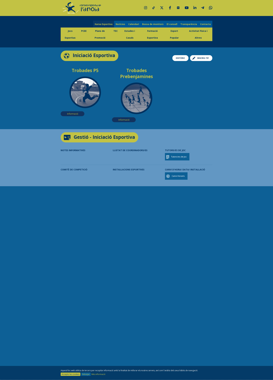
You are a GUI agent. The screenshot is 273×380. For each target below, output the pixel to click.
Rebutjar (86, 374)
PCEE (84, 30)
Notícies (120, 24)
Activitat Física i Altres (198, 34)
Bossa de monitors (153, 24)
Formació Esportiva (152, 34)
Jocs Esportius (70, 34)
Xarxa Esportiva (103, 24)
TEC (115, 30)
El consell (172, 24)
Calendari (133, 24)
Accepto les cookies (70, 374)
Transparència (188, 24)
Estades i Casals (129, 34)
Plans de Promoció (100, 34)
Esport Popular (174, 34)
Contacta (205, 24)
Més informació (98, 374)
